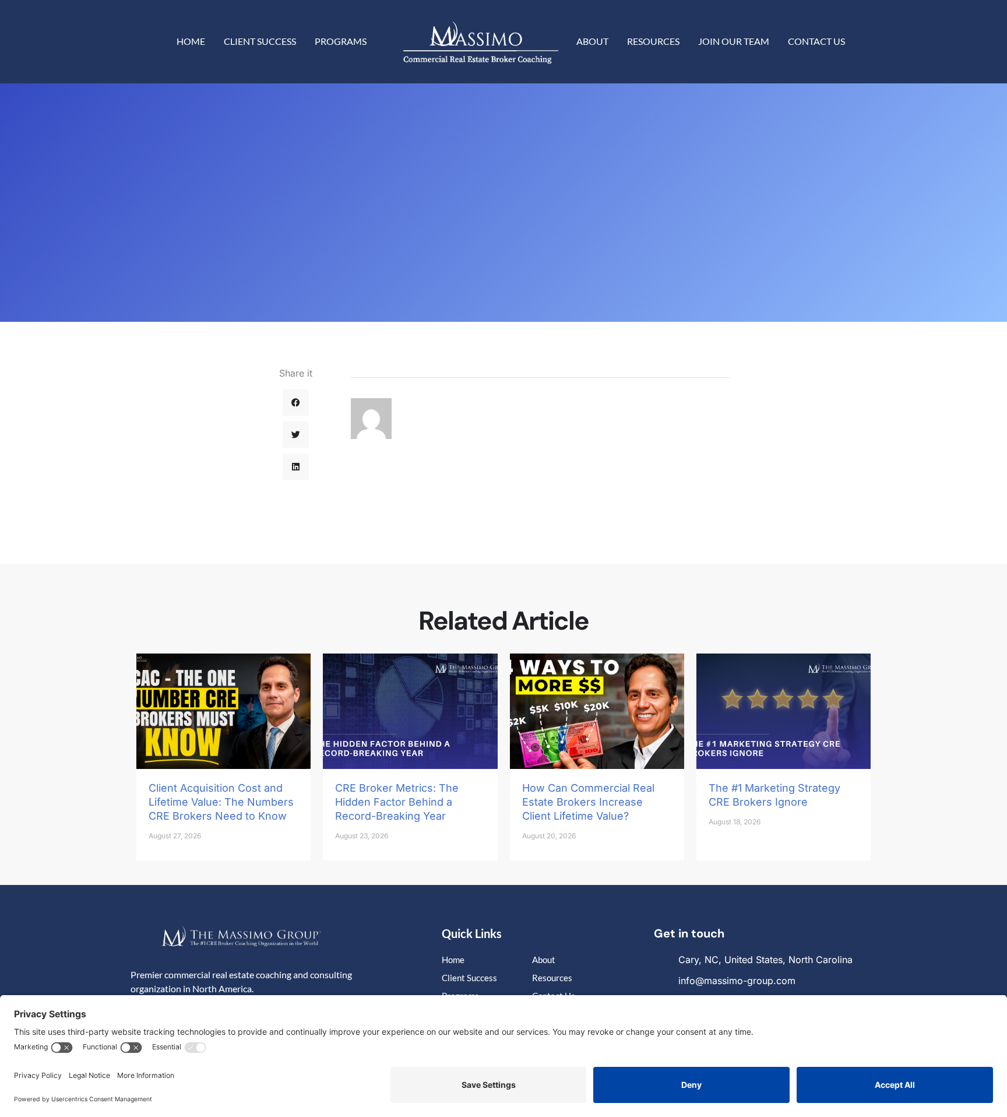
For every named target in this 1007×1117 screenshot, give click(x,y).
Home (191, 41)
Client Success (260, 41)
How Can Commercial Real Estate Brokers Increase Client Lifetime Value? (588, 802)
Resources (653, 41)
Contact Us (816, 41)
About (592, 41)
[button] (296, 402)
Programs (341, 41)
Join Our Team (733, 41)
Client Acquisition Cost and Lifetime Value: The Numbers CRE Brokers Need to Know (221, 802)
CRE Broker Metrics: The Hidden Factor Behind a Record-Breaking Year (397, 802)
